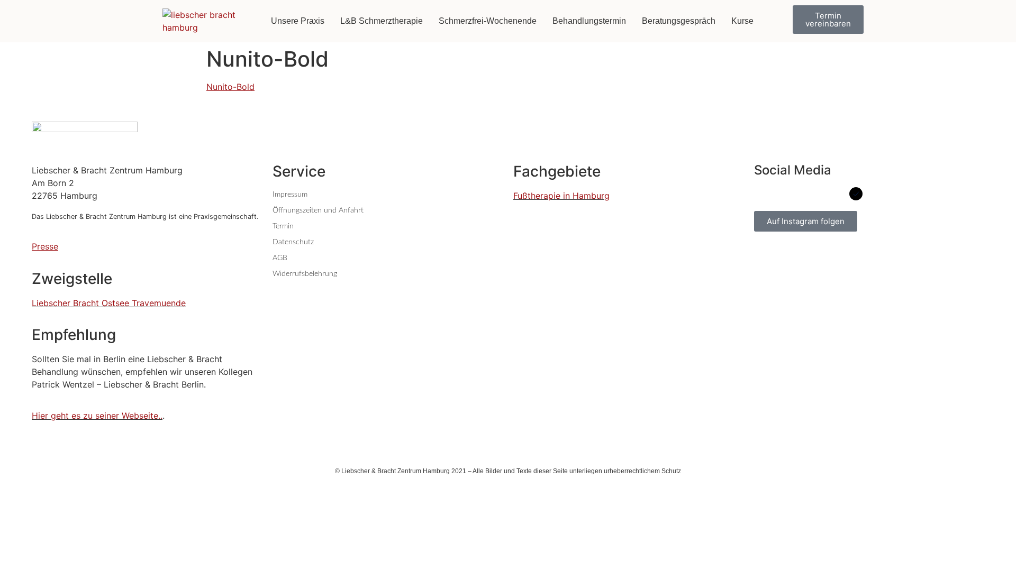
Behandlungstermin (589, 20)
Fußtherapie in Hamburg (561, 195)
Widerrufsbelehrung (305, 274)
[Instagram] (808, 193)
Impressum (290, 194)
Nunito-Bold (230, 86)
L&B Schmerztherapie (381, 20)
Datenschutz (293, 242)
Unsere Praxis (297, 20)
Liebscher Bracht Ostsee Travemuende (109, 303)
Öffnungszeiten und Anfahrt (318, 210)
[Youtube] (784, 193)
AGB (280, 258)
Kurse (742, 20)
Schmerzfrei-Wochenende (488, 20)
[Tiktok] (832, 193)
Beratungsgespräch (678, 20)
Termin (283, 226)
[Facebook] (760, 193)
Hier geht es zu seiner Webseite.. (97, 415)
